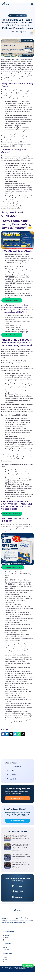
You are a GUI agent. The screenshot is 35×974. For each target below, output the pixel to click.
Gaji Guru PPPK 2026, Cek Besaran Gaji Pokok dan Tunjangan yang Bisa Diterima (20, 836)
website (30, 259)
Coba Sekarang (18, 820)
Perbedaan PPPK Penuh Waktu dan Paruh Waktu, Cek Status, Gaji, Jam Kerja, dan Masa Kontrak (21, 846)
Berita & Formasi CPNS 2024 (17, 15)
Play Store (21, 257)
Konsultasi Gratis (18, 798)
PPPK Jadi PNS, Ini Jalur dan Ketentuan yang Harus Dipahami (21, 855)
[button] (32, 4)
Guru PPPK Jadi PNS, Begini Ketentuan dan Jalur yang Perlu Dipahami (21, 864)
